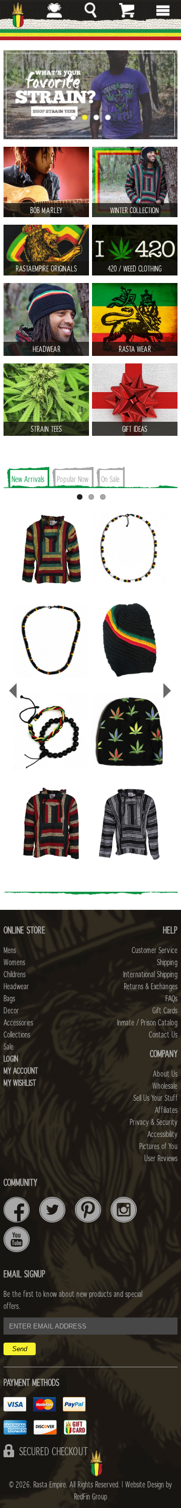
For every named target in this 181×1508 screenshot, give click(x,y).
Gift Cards (164, 1011)
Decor (11, 1011)
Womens (14, 963)
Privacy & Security (153, 1122)
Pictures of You (158, 1147)
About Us (165, 1074)
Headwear (16, 987)
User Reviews (160, 1159)
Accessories (18, 1023)
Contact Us (163, 1035)
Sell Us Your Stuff (155, 1098)
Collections (17, 1035)
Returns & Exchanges (150, 987)
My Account (21, 1071)
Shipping (167, 963)
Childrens (15, 975)
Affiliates (166, 1110)
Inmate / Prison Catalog (147, 1023)
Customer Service (154, 951)
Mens (10, 951)
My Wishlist (20, 1083)
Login (11, 1059)
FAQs (171, 999)
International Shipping (150, 975)
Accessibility (162, 1134)
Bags (9, 999)
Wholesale (164, 1086)
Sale (9, 1047)
